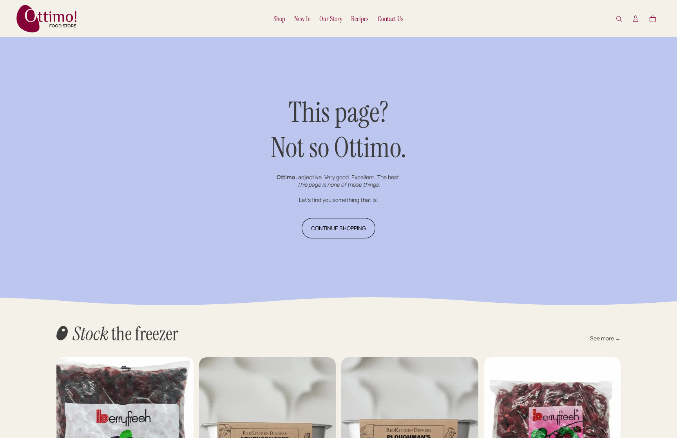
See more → (605, 338)
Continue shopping (338, 228)
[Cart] (652, 18)
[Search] (619, 18)
